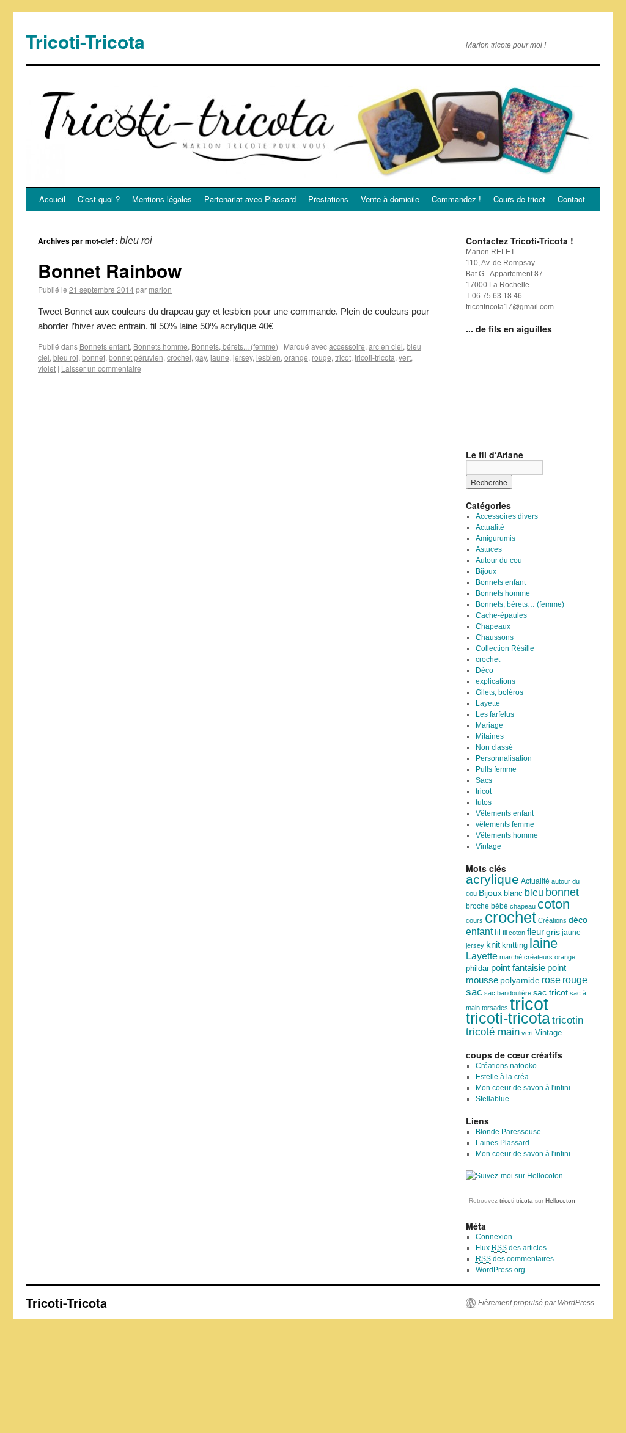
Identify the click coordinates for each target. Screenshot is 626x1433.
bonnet (93, 357)
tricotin (567, 1020)
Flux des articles (511, 1248)
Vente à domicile (390, 199)
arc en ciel (386, 346)
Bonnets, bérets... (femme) (234, 346)
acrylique (492, 879)
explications (495, 681)
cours (474, 920)
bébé (499, 906)
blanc (513, 893)
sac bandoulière (507, 993)
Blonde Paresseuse (508, 1131)
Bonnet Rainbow (110, 270)
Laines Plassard (502, 1142)
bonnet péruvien (136, 357)
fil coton (514, 932)
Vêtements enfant (505, 813)
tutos (484, 802)
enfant (479, 931)
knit (493, 945)
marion (160, 289)
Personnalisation (504, 758)
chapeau (523, 906)
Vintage (488, 846)
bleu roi (65, 357)
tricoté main (493, 1032)
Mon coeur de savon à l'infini (523, 1087)
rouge (321, 357)
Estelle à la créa (502, 1076)
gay (201, 357)
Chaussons (495, 637)
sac (474, 992)
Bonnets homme (160, 346)
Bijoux (486, 571)
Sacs (484, 780)
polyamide (520, 980)
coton (553, 904)
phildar (477, 968)
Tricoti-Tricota (85, 41)
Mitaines (490, 736)
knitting (515, 945)
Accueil (52, 199)
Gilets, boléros (499, 692)
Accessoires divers (507, 516)
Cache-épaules (501, 615)
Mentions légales (162, 199)
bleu (534, 892)
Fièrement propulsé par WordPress (536, 1303)
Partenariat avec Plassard (250, 199)
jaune (219, 357)
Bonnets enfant (104, 346)
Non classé (494, 747)
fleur (535, 932)
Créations (552, 920)
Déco (484, 670)
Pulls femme (496, 769)
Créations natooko (506, 1065)
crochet (179, 357)
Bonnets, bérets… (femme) (520, 604)
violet (47, 368)
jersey (242, 357)
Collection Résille (505, 648)
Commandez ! (456, 199)
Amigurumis (495, 538)
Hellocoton (560, 1200)
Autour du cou (499, 560)
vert (405, 357)
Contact (571, 199)
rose (551, 979)
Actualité (490, 527)
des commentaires (515, 1259)
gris (553, 932)
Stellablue (492, 1098)
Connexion (494, 1237)
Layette (488, 703)
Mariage (489, 725)
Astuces (489, 549)
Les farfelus (495, 714)
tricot (343, 357)
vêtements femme (505, 824)
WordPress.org (500, 1270)
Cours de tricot (519, 199)
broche (477, 906)
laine (543, 943)
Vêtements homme (507, 835)
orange (296, 357)
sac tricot (550, 992)
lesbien (268, 357)
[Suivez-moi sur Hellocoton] (514, 1175)
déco (578, 920)
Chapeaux (493, 626)
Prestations (328, 199)
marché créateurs (526, 957)
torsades (495, 1007)
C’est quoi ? (99, 199)
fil (498, 932)
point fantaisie (518, 968)
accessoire (347, 346)
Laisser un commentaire (101, 368)
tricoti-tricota (375, 357)
